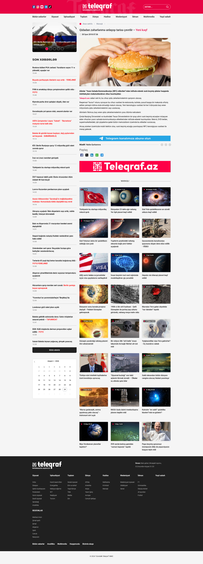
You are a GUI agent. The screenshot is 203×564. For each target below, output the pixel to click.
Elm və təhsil (72, 485)
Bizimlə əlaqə (88, 544)
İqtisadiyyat (69, 16)
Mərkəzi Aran (37, 517)
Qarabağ (35, 502)
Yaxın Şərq (89, 492)
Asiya (87, 489)
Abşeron (35, 527)
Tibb (69, 492)
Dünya (96, 16)
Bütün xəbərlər (39, 16)
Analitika (35, 505)
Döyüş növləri (143, 489)
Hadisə (107, 16)
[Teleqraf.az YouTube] (41, 6)
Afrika (87, 482)
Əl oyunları (142, 492)
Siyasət (55, 16)
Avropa (87, 495)
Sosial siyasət (72, 482)
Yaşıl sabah (165, 16)
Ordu (34, 482)
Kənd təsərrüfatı (56, 482)
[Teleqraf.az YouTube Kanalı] (125, 166)
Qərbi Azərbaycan (38, 489)
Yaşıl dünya (72, 489)
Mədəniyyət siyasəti (127, 482)
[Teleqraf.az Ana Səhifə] (97, 7)
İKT (51, 492)
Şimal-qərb (36, 520)
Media (70, 495)
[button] (46, 48)
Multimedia (149, 16)
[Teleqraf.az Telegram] (46, 6)
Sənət (122, 489)
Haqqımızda (75, 544)
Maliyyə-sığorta (55, 489)
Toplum (83, 16)
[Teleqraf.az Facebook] (33, 6)
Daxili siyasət (37, 499)
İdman (135, 16)
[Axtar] (167, 7)
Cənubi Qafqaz (90, 499)
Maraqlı (105, 489)
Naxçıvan (35, 537)
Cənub (34, 534)
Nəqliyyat (53, 495)
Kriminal (106, 485)
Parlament (36, 492)
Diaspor (35, 485)
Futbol (140, 495)
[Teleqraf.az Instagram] (37, 6)
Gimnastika (142, 485)
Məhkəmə (106, 482)
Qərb (34, 530)
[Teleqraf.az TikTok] (50, 6)
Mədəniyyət (121, 16)
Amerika (88, 485)
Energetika (54, 485)
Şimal (34, 524)
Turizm (52, 499)
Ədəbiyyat (124, 485)
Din (69, 499)
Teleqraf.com (84, 98)
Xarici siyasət (37, 495)
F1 (139, 482)
